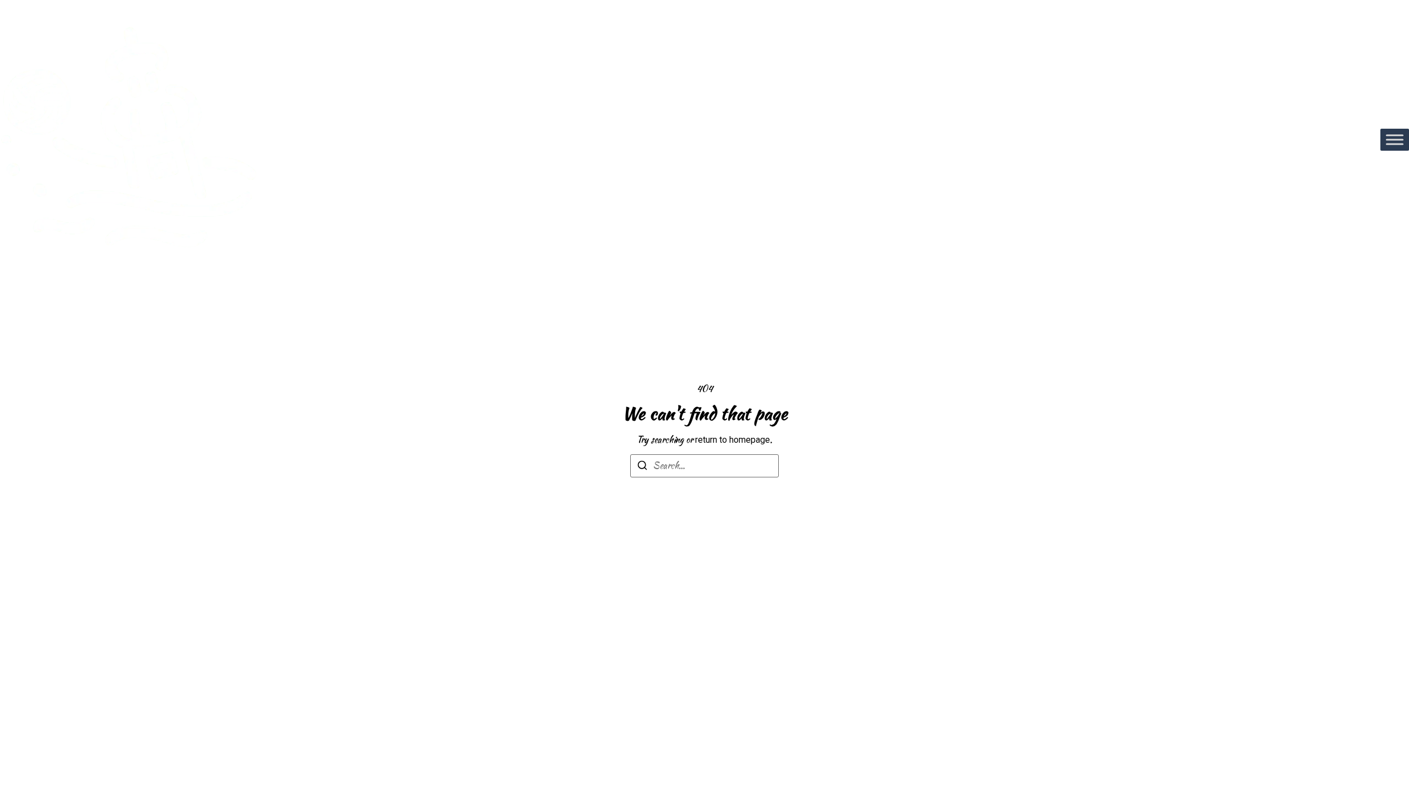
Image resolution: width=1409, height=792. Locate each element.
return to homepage (732, 440)
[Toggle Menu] (1394, 139)
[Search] (642, 467)
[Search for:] (704, 465)
